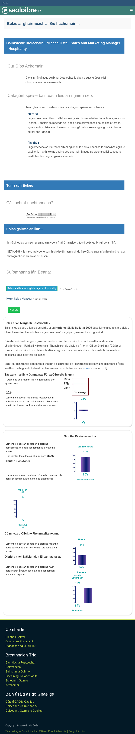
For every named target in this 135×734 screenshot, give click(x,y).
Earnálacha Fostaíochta (20, 662)
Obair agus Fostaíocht (19, 641)
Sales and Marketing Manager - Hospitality (31, 288)
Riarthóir (33, 142)
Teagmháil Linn (77, 731)
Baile (5, 3)
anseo (86, 368)
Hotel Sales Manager (19, 298)
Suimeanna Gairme (17, 671)
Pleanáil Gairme (15, 636)
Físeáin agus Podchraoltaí (21, 676)
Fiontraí (33, 113)
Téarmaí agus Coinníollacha (21, 731)
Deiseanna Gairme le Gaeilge (24, 710)
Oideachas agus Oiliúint (20, 645)
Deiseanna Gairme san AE (22, 706)
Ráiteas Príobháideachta (52, 731)
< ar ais (14, 309)
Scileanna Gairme (16, 680)
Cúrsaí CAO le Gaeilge (19, 701)
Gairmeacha (13, 666)
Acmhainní (12, 685)
